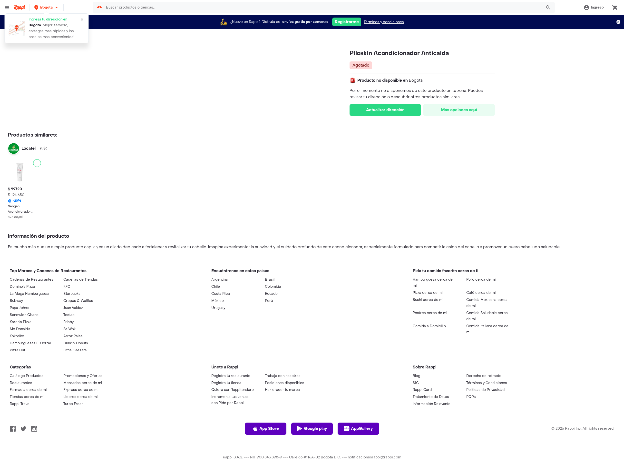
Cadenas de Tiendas (80, 279)
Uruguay (218, 308)
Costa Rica (220, 293)
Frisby (68, 322)
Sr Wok (69, 329)
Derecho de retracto (483, 376)
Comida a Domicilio (429, 326)
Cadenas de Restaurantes (31, 279)
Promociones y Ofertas (83, 376)
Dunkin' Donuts (75, 343)
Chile (215, 286)
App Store (269, 428)
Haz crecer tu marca (282, 389)
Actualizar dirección (385, 109)
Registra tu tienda (226, 383)
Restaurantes (21, 383)
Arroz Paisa (73, 336)
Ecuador (272, 293)
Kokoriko (17, 336)
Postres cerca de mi (430, 313)
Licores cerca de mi (80, 397)
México (217, 300)
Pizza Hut (17, 350)
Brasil (269, 279)
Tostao (69, 315)
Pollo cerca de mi (481, 279)
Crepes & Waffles (78, 300)
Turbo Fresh (73, 404)
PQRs (471, 397)
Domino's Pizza (22, 286)
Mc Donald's (20, 329)
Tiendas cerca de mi (27, 397)
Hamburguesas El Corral (30, 343)
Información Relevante (431, 404)
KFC (66, 286)
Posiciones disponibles (284, 383)
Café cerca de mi (481, 292)
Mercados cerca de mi (82, 383)
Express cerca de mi (80, 389)
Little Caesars (75, 350)
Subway (16, 300)
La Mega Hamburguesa (29, 293)
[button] (46, 7)
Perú (269, 300)
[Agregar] (37, 163)
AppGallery (362, 428)
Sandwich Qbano (24, 315)
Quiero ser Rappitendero (232, 389)
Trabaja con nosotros (283, 376)
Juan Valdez (73, 308)
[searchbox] (322, 7)
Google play (315, 428)
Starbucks (71, 293)
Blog (416, 376)
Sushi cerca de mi (428, 299)
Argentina (219, 279)
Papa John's (19, 308)
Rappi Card (422, 389)
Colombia (273, 286)
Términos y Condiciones (486, 383)
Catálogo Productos (26, 376)
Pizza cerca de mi (428, 292)
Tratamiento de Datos (431, 397)
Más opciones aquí (459, 109)
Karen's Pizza (20, 322)
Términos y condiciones (384, 22)
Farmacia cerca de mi (28, 389)
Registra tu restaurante (230, 376)
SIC (416, 383)
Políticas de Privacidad (485, 389)
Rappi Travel (20, 404)
